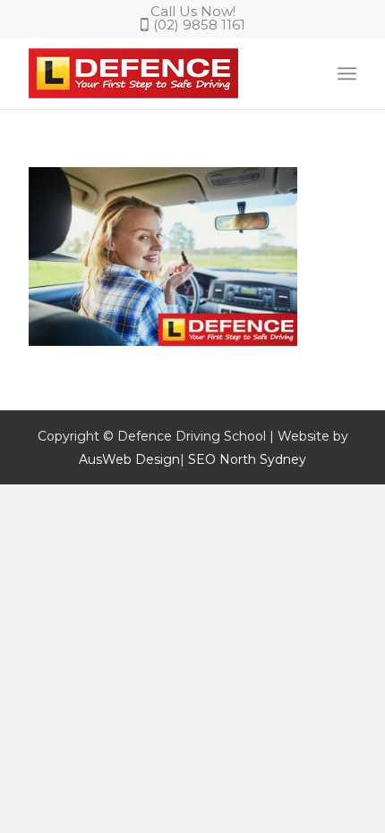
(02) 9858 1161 (199, 24)
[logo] (159, 73)
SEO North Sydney (247, 459)
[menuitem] (347, 73)
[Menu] (347, 73)
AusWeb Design (129, 459)
